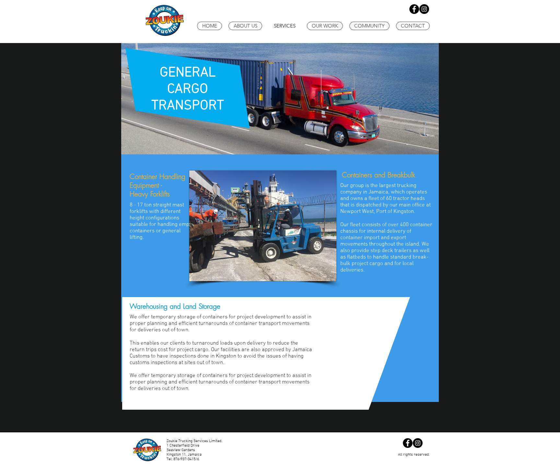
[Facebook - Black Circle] (414, 9)
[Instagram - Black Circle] (424, 9)
